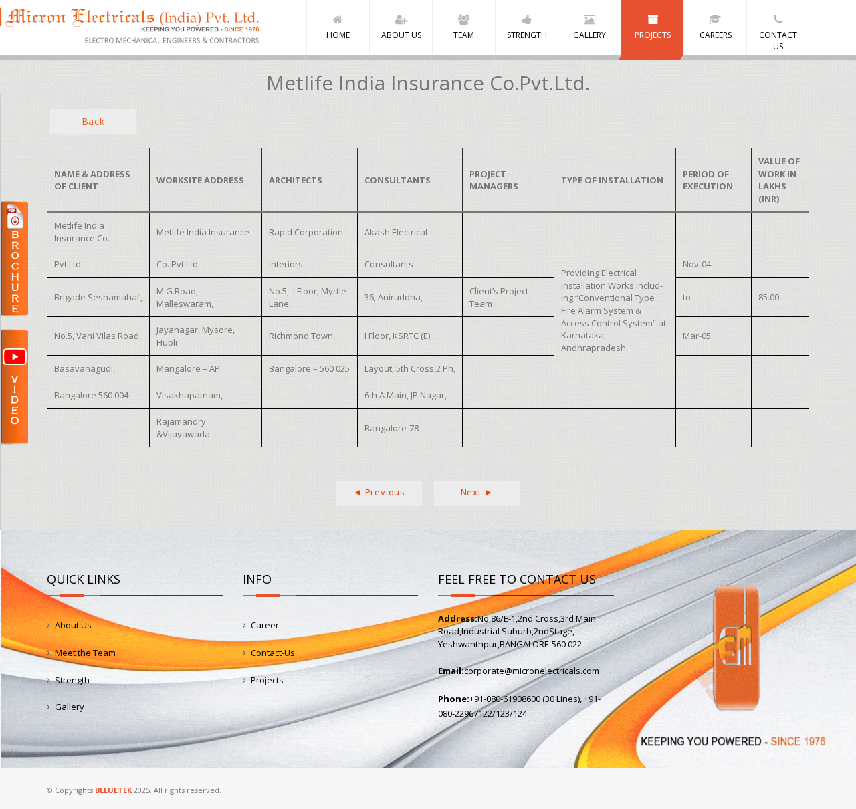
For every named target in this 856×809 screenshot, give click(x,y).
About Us (73, 625)
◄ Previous (379, 492)
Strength (72, 680)
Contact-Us (273, 653)
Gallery (69, 707)
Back (93, 121)
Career (265, 625)
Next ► (477, 492)
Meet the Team (85, 653)
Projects (267, 680)
